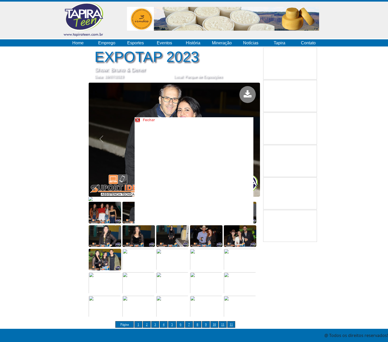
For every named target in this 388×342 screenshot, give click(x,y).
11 (222, 324)
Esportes (135, 43)
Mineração (222, 43)
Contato (308, 43)
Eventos (164, 43)
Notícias (250, 43)
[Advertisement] (201, 175)
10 (214, 324)
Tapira (279, 43)
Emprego (106, 43)
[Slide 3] (104, 235)
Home (78, 43)
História (193, 43)
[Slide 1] (104, 212)
